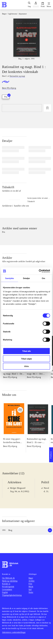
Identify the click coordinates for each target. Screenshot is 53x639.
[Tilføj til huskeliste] (47, 108)
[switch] (46, 324)
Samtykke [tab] (9, 278)
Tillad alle (26, 351)
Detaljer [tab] (26, 278)
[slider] (26, 39)
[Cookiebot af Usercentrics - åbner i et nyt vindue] (39, 271)
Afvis (26, 366)
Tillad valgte (26, 359)
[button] (26, 530)
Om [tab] (43, 278)
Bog (5, 97)
